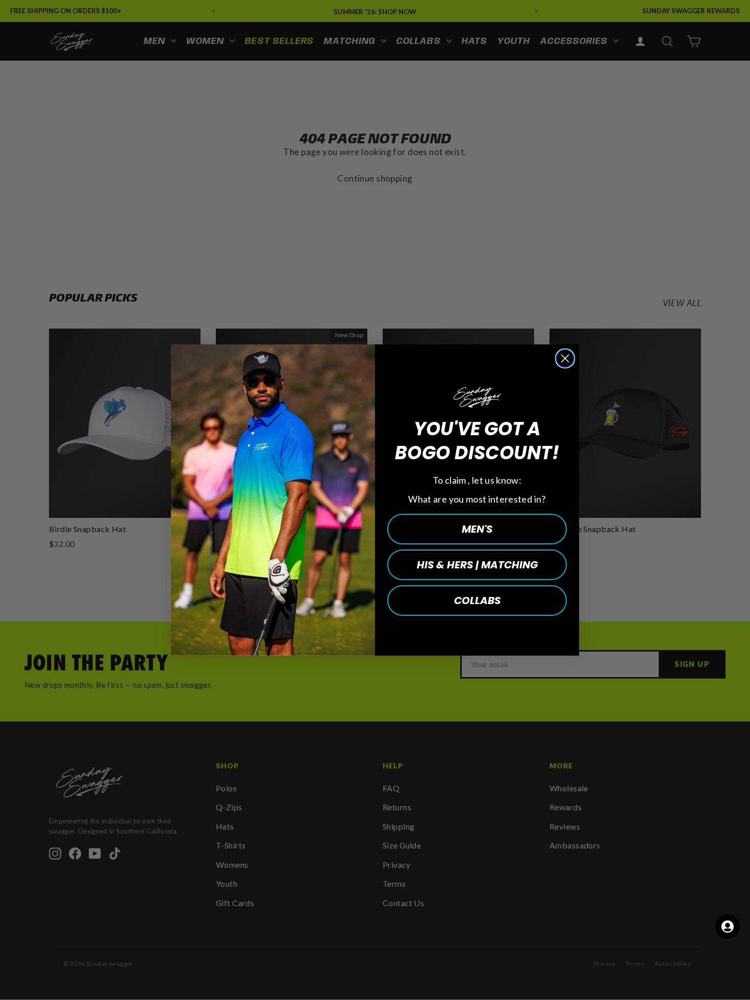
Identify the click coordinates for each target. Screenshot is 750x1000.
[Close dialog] (565, 358)
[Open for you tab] (727, 926)
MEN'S (477, 529)
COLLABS (477, 600)
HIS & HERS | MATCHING (477, 565)
